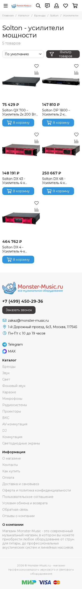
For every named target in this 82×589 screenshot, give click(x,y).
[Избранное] (36, 66)
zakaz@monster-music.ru (28, 320)
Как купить (11, 471)
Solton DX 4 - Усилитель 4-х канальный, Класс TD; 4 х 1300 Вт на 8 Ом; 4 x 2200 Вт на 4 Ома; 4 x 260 (21, 249)
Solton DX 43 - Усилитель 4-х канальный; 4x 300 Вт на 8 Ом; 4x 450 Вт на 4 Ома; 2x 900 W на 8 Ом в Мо (19, 181)
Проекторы (11, 411)
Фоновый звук (14, 386)
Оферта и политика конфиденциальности (36, 490)
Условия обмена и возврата (25, 503)
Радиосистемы (14, 405)
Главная (8, 15)
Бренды (40, 15)
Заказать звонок (19, 310)
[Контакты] (47, 5)
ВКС (5, 418)
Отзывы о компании (18, 516)
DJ (4, 431)
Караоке (9, 392)
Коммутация (12, 437)
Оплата (8, 478)
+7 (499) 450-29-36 (22, 301)
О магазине (11, 458)
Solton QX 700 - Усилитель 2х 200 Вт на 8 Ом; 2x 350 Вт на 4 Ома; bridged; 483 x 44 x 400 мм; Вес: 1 (21, 112)
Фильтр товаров (65, 54)
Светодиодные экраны (21, 443)
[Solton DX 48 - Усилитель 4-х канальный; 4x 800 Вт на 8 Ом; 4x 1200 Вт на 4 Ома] (61, 150)
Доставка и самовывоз (20, 484)
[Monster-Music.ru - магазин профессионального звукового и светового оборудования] (21, 6)
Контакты (10, 465)
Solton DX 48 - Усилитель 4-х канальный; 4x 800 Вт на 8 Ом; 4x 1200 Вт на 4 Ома (60, 181)
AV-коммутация (14, 424)
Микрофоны (12, 399)
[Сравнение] (36, 72)
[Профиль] (56, 5)
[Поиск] (38, 5)
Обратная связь (15, 509)
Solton (54, 15)
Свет (6, 379)
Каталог (24, 15)
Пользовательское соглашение (28, 497)
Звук (6, 373)
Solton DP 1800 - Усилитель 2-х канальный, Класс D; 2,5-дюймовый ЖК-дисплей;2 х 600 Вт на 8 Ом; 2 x (60, 112)
